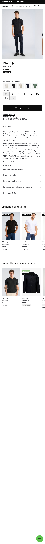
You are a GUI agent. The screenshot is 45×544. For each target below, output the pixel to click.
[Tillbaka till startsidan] (5, 6)
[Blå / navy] (28, 86)
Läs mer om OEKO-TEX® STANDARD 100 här (22, 157)
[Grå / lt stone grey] (21, 86)
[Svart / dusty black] (13, 86)
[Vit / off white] (6, 86)
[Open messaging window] (39, 538)
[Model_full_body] (18, 34)
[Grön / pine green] (35, 86)
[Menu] (42, 6)
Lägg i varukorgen (24, 108)
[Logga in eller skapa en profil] (35, 6)
